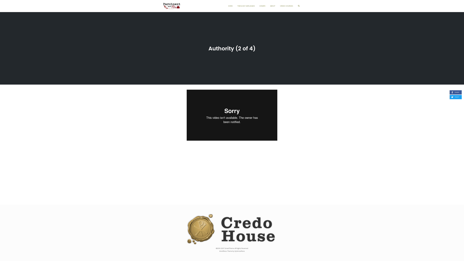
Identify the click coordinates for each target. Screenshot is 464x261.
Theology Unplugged (246, 6)
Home (230, 6)
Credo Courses (286, 6)
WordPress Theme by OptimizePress (232, 251)
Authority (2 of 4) (232, 48)
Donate (262, 6)
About (272, 6)
